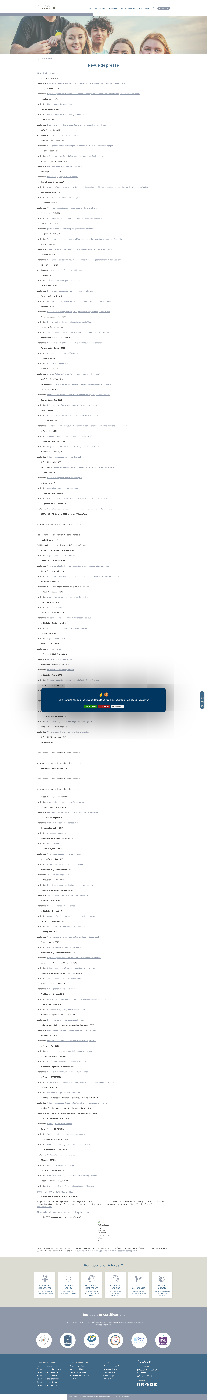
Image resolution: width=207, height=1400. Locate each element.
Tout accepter (90, 706)
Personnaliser (117, 706)
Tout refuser (104, 706)
